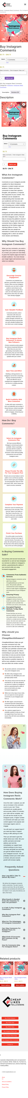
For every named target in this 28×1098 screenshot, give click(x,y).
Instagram (10, 85)
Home (1, 10)
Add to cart (9, 78)
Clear (7, 62)
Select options (5, 985)
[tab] (14, 876)
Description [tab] (5, 92)
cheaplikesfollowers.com (10, 1071)
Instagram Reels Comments (11, 10)
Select (3, 59)
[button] (25, 4)
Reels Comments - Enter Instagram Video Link (12, 70)
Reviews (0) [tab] (15, 92)
